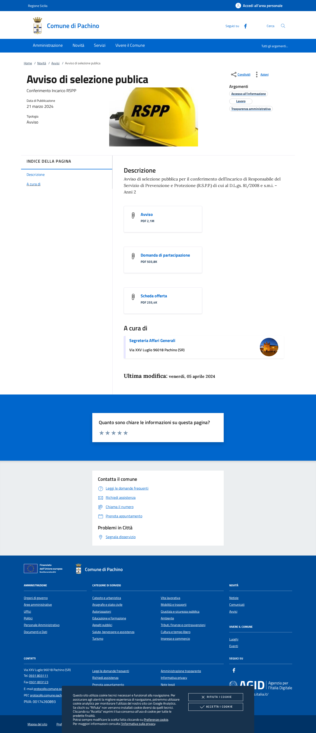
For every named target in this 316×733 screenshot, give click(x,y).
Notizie (234, 597)
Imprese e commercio (175, 638)
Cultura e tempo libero (175, 631)
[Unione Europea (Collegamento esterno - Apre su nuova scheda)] (44, 569)
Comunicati (237, 604)
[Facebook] (243, 25)
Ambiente (167, 618)
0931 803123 (38, 682)
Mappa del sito (37, 724)
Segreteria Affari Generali (152, 340)
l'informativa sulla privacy (138, 723)
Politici (28, 618)
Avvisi (55, 63)
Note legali (168, 684)
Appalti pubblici (102, 624)
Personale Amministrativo (41, 624)
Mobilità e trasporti (173, 604)
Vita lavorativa (170, 597)
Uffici (27, 611)
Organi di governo (36, 597)
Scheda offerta (154, 296)
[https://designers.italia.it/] (260, 685)
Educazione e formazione (109, 618)
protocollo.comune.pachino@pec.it (57, 688)
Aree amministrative (38, 604)
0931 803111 (38, 675)
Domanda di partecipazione (165, 255)
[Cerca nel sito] (283, 26)
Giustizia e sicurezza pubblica (180, 611)
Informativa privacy (174, 677)
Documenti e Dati (35, 631)
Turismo (97, 638)
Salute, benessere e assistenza (113, 631)
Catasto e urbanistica (106, 597)
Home (28, 63)
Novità (41, 63)
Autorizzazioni (101, 611)
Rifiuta (219, 697)
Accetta (219, 706)
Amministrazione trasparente (181, 671)
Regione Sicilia (37, 5)
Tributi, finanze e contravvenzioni (183, 624)
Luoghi (233, 639)
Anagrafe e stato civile (107, 604)
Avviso (147, 214)
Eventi (233, 646)
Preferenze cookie (156, 719)
